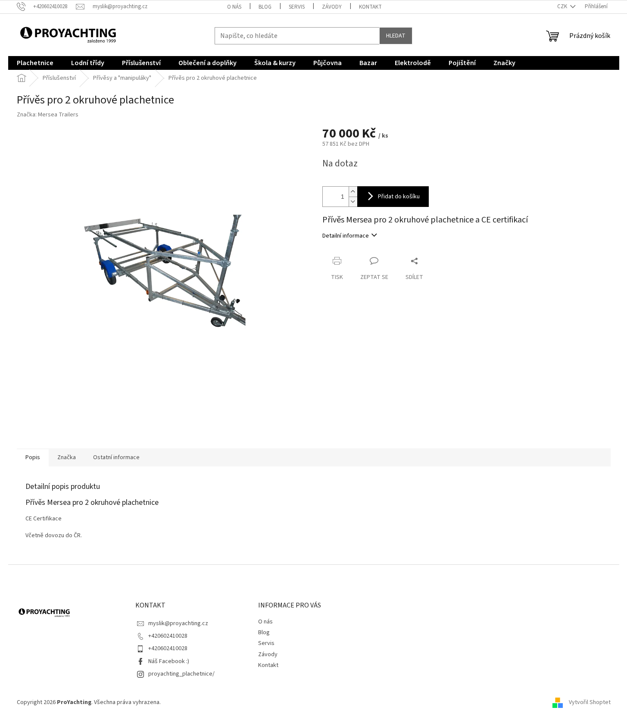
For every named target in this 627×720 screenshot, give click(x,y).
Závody (332, 7)
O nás (234, 7)
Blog (265, 7)
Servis (297, 7)
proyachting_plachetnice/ (181, 674)
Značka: (47, 114)
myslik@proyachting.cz (178, 623)
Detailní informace (345, 236)
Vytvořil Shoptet (590, 702)
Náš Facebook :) (168, 661)
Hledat (396, 35)
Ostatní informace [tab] (116, 457)
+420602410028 (167, 636)
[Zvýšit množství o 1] (353, 192)
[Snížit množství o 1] (353, 202)
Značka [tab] (66, 457)
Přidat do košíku (399, 196)
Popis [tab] (32, 457)
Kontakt (370, 7)
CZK (562, 6)
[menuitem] (35, 63)
